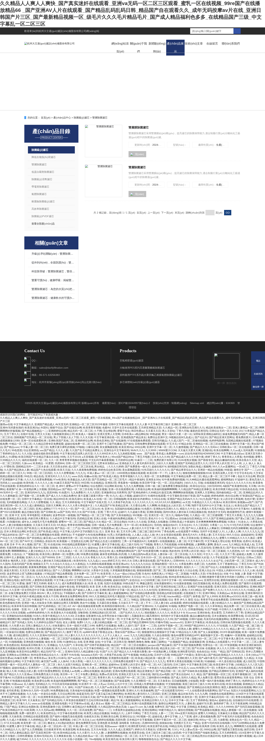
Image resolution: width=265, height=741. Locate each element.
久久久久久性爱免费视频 (38, 479)
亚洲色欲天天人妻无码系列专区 (136, 463)
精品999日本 (60, 499)
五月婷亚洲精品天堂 (149, 427)
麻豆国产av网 (48, 661)
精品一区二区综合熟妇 (114, 521)
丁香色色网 (168, 531)
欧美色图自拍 (11, 645)
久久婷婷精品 (35, 719)
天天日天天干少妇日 (11, 528)
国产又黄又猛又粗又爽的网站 (106, 693)
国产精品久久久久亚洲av (18, 674)
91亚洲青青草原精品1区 (51, 697)
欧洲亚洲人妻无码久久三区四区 (142, 693)
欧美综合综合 (197, 486)
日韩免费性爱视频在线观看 (150, 443)
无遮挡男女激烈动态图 (19, 547)
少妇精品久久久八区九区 (249, 664)
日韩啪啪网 (119, 499)
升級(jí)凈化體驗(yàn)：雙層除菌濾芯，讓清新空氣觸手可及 (53, 253)
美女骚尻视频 (43, 628)
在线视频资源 (227, 567)
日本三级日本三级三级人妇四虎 (163, 732)
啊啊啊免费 (6, 638)
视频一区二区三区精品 (117, 703)
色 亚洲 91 (107, 508)
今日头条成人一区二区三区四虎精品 (77, 550)
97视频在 (5, 667)
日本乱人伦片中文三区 (119, 684)
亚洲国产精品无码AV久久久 (182, 499)
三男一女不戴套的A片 (134, 541)
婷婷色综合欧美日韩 (109, 469)
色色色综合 (203, 651)
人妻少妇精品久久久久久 (42, 550)
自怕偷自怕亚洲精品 (190, 518)
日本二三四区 (63, 557)
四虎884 (59, 463)
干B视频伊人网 (71, 593)
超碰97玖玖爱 (204, 703)
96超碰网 (257, 599)
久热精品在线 (159, 576)
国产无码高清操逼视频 (247, 706)
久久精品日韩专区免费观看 (48, 443)
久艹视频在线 (30, 554)
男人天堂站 (168, 430)
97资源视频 (230, 645)
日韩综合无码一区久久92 (223, 430)
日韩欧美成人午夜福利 (182, 521)
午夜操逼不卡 (39, 599)
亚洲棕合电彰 (11, 580)
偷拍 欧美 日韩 (53, 641)
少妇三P (76, 719)
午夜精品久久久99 (162, 619)
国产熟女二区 (125, 609)
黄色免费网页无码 (86, 723)
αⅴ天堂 (186, 502)
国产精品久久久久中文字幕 (175, 739)
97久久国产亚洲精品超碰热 (218, 518)
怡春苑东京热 (91, 716)
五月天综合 (218, 534)
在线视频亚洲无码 (214, 482)
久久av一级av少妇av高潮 (126, 573)
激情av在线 (6, 424)
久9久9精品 (194, 589)
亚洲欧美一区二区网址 (94, 664)
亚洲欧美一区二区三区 (183, 424)
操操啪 (53, 547)
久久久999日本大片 (105, 453)
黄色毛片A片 (190, 534)
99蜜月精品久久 (167, 710)
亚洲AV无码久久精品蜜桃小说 (81, 651)
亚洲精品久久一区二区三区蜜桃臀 (162, 697)
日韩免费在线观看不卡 (125, 661)
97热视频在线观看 (20, 680)
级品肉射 (106, 671)
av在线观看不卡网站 (187, 531)
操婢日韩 (193, 719)
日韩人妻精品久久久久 (38, 625)
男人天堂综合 (54, 593)
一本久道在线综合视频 (229, 661)
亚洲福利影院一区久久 (164, 563)
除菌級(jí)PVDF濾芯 (43, 216)
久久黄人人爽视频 (97, 667)
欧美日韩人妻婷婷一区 (52, 554)
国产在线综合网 (73, 427)
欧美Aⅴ (217, 502)
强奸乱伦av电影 (161, 674)
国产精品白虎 (86, 628)
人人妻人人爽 (233, 531)
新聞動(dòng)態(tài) (157, 47)
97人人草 (236, 463)
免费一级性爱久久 (29, 713)
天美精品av (223, 593)
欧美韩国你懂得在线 (113, 606)
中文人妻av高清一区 (191, 729)
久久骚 (8, 635)
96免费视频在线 (59, 690)
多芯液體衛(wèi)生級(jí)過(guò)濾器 (140, 382)
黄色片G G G (155, 518)
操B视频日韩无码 (177, 466)
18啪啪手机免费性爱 (32, 619)
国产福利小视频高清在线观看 (66, 716)
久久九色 (32, 693)
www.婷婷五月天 (111, 560)
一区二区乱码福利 (172, 482)
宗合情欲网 (109, 430)
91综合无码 (90, 537)
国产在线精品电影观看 (142, 593)
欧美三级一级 (249, 596)
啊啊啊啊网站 (19, 550)
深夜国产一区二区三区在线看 (30, 687)
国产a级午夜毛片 (208, 658)
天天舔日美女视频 (107, 602)
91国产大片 (106, 651)
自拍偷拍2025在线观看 (246, 700)
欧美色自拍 (47, 528)
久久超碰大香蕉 (136, 512)
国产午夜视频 (130, 654)
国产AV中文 (26, 541)
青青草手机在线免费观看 (214, 599)
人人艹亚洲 (185, 716)
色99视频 (248, 456)
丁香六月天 (110, 512)
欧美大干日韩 (50, 596)
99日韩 (85, 482)
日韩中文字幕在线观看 (121, 424)
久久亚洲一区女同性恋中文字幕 (27, 589)
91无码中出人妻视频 (37, 638)
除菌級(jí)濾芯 (81, 117)
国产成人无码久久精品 (183, 677)
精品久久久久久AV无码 (144, 589)
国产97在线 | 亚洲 (92, 512)
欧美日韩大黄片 (128, 739)
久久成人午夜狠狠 (16, 719)
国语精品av (54, 489)
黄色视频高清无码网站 (58, 619)
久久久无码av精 (45, 710)
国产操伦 (128, 443)
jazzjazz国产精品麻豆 (160, 645)
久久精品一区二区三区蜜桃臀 (206, 515)
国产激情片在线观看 (250, 583)
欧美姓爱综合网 (40, 680)
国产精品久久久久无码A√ (204, 447)
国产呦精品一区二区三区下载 (93, 515)
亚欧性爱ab (6, 658)
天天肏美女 (164, 680)
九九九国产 (65, 645)
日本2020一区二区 (151, 557)
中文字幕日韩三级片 (159, 424)
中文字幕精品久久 (24, 424)
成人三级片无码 (130, 544)
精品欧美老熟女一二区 (218, 427)
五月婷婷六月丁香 (233, 612)
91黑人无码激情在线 (118, 534)
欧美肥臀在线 (235, 615)
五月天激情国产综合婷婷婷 (171, 547)
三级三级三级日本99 (148, 531)
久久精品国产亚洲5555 (140, 606)
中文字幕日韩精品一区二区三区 (101, 648)
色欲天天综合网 (246, 476)
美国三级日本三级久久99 (196, 684)
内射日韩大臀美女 (38, 518)
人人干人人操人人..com (115, 635)
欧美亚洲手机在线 (157, 726)
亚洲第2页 (110, 482)
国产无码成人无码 (22, 622)
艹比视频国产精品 (178, 641)
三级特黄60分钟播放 (157, 677)
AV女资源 (250, 638)
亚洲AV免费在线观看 (124, 671)
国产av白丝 (74, 658)
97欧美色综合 (214, 573)
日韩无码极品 (159, 440)
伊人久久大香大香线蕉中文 (77, 505)
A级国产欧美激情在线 (235, 486)
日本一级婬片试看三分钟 (80, 625)
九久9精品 (234, 544)
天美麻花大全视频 (228, 713)
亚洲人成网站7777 (46, 508)
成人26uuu (121, 528)
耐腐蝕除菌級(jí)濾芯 (43, 201)
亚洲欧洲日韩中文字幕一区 (114, 589)
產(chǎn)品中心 (62, 117)
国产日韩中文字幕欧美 (94, 593)
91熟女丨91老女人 (238, 521)
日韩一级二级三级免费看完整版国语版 (167, 486)
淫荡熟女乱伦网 (80, 541)
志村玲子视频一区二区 (170, 625)
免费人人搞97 (125, 625)
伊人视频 (27, 544)
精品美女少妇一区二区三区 (175, 648)
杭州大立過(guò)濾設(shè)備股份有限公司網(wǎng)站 (69, 31)
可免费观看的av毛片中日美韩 (112, 628)
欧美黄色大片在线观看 (63, 612)
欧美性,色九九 (225, 726)
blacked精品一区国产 (179, 596)
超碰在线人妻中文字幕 (164, 716)
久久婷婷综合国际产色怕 (47, 622)
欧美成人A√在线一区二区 (98, 499)
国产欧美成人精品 (108, 476)
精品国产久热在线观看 (43, 469)
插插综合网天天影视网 (66, 602)
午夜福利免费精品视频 (120, 518)
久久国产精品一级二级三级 (244, 625)
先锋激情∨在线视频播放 (161, 541)
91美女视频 (100, 489)
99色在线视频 (159, 599)
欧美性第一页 (189, 697)
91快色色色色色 (249, 489)
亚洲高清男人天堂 (223, 473)
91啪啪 (173, 606)
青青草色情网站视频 (78, 525)
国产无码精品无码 (52, 700)
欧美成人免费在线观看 (224, 583)
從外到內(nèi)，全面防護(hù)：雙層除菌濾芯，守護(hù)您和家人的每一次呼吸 (53, 262)
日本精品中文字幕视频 (139, 719)
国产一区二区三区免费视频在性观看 (39, 534)
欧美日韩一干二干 (157, 473)
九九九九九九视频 (46, 576)
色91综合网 (231, 495)
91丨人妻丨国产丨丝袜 (41, 609)
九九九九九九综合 (140, 563)
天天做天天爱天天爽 (189, 450)
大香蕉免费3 (186, 563)
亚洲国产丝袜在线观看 (200, 586)
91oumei (191, 612)
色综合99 (104, 550)
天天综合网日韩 (66, 693)
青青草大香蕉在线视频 (179, 661)
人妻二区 (181, 541)
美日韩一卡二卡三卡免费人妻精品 (79, 674)
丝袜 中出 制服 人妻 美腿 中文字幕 (243, 573)
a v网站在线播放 (59, 667)
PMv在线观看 (105, 567)
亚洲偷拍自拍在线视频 (19, 615)
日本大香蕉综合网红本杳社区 (20, 531)
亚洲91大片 (132, 690)
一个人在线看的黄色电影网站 (200, 690)
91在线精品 (96, 482)
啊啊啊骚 (60, 710)
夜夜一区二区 (148, 664)
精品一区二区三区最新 (213, 550)
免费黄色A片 (237, 619)
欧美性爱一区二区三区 (33, 723)
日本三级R (179, 664)
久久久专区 (195, 554)
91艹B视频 (146, 544)
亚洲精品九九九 (209, 537)
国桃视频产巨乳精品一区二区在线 (33, 437)
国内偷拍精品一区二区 (229, 492)
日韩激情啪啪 (195, 609)
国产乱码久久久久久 (131, 612)
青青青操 (236, 541)
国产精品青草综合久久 (183, 469)
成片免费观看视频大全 (74, 583)
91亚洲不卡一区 (88, 684)
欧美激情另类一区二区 (70, 537)
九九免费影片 (78, 492)
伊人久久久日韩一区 (228, 648)
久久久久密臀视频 (64, 473)
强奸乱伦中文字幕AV (237, 508)
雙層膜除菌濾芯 (139, 127)
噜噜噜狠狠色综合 (149, 739)
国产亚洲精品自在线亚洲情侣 (203, 687)
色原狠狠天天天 (169, 736)
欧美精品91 (146, 525)
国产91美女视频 (106, 697)
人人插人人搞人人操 (143, 534)
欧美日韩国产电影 (251, 648)
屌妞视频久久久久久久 (157, 612)
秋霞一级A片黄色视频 (212, 680)
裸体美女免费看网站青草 (74, 596)
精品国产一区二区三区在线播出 (128, 645)
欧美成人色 (248, 544)
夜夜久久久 (54, 583)
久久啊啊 (152, 505)
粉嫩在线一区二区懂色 (70, 576)
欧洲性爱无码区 (186, 651)
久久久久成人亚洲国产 (120, 729)
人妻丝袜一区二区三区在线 (172, 554)
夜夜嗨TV (11, 489)
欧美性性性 (80, 560)
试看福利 (46, 515)
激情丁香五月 (73, 632)
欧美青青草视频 (92, 427)
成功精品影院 (20, 635)
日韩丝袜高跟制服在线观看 (235, 622)
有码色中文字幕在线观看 (175, 615)
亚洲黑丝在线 (211, 580)
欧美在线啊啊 (221, 450)
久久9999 (151, 450)
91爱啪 (13, 456)
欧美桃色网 (110, 609)
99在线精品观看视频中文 (76, 544)
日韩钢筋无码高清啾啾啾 (234, 528)
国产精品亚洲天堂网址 (221, 437)
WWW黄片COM (167, 450)
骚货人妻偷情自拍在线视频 (236, 687)
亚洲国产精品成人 (44, 424)
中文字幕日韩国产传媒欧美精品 (200, 732)
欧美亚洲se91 (121, 563)
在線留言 (212, 43)
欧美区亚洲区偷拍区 (250, 645)
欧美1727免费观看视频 (134, 687)
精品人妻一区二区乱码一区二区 (53, 726)
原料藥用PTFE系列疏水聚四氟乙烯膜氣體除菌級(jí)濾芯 (151, 374)
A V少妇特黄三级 (150, 580)
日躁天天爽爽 (53, 505)
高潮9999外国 (150, 723)
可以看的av (171, 518)
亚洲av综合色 (77, 667)
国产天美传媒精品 (121, 515)
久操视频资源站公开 (63, 434)
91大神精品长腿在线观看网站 (202, 479)
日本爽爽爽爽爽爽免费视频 (211, 521)
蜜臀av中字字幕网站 (77, 486)
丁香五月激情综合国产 (128, 697)
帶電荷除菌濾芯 (40, 186)
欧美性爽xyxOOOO (230, 596)
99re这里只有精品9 (186, 713)
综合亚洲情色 (31, 450)
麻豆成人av (49, 537)
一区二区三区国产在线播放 (65, 638)
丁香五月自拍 (149, 713)
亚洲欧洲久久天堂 (187, 658)
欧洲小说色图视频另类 (144, 703)
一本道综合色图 (47, 693)
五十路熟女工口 (136, 667)
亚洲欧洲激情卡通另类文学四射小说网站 (222, 576)
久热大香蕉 (76, 661)
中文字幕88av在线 (79, 703)
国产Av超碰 (203, 495)
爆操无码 (5, 609)
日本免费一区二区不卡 (86, 573)
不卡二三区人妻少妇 (157, 602)
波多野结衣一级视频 (64, 515)
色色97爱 (249, 499)
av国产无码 (63, 512)
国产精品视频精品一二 (34, 430)
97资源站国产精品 (250, 495)
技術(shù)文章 (194, 43)
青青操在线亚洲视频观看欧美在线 (139, 648)
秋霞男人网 (72, 554)
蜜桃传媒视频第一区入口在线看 (238, 580)
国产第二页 (40, 544)
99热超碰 (155, 434)
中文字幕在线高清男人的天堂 (76, 453)
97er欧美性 (59, 479)
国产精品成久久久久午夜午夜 (187, 456)
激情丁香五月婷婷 (36, 583)
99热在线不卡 (130, 583)
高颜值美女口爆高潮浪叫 (145, 615)
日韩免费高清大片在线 (46, 674)
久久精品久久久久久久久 (73, 547)
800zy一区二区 (207, 719)
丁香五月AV (245, 563)
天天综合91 (185, 525)
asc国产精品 (47, 450)
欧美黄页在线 (136, 732)
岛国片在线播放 (113, 583)
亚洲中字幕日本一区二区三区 (170, 719)
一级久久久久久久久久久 (98, 661)
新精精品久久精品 (253, 684)
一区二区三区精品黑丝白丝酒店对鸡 (200, 736)
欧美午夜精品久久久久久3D (58, 615)
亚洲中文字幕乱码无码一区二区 (216, 697)
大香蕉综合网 (142, 489)
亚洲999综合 (165, 589)
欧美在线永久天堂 (246, 460)
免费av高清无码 (108, 674)
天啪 (200, 482)
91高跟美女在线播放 (23, 677)
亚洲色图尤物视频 (33, 641)
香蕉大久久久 (98, 557)
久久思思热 (233, 550)
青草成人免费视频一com (170, 453)
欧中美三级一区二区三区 (82, 677)
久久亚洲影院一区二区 (143, 680)
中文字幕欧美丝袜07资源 (181, 495)
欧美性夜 (28, 482)
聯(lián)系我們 (231, 43)
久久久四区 (93, 492)
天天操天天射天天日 (44, 525)
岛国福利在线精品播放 (127, 508)
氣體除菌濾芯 (39, 194)
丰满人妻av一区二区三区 (101, 473)
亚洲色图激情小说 (50, 706)
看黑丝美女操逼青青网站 (228, 677)
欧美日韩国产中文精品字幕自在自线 (38, 456)
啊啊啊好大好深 (80, 570)
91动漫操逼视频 (182, 583)
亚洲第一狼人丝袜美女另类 (37, 602)
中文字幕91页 (195, 541)
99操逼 (228, 469)
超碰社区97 (139, 495)
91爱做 (21, 583)
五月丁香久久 (11, 434)
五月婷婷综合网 (124, 460)
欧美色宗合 (114, 586)
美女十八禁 (178, 528)
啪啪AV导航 (181, 515)
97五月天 (172, 443)
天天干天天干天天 (149, 736)
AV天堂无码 (62, 424)
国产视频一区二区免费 (31, 495)
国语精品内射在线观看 (169, 593)
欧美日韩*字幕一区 (150, 482)
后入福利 (29, 684)
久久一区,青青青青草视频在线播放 (68, 460)
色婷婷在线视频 (105, 719)
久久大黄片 (83, 732)
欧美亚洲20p (32, 427)
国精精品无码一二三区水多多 (32, 466)
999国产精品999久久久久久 (200, 625)
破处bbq (92, 547)
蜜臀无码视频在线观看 (12, 648)
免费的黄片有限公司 (165, 460)
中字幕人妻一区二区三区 (34, 447)
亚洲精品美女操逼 (16, 518)
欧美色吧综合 (48, 713)
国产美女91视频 (235, 547)
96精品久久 (117, 713)
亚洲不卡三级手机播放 (109, 443)
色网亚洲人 (157, 573)
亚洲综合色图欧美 (28, 706)
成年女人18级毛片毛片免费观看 (39, 521)
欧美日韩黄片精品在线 (225, 489)
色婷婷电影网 (216, 440)
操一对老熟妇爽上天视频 (33, 489)
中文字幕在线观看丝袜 (70, 713)
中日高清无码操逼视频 (64, 684)
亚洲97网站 (208, 593)
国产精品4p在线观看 (230, 658)
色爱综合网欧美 (34, 632)
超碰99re (114, 664)
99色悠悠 (17, 450)
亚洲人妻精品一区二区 (245, 427)
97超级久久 (6, 687)
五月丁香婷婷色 (199, 700)
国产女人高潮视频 (32, 729)
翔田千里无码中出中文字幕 (206, 505)
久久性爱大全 (16, 625)
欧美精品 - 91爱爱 (43, 463)
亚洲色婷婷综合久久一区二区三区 (35, 486)
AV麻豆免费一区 (23, 658)
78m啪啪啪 (95, 739)
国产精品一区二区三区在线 (77, 489)
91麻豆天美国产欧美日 (67, 482)
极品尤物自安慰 (30, 512)
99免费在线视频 (89, 554)
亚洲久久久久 (33, 557)
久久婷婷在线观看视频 (99, 563)
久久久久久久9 (80, 557)
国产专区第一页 (110, 619)
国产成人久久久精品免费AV (61, 495)
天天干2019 (73, 456)
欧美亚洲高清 (110, 739)
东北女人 (228, 505)
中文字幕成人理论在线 (217, 541)
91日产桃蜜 (211, 609)
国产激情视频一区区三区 (217, 674)
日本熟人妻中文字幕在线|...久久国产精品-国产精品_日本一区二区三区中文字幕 (145, 638)
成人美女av (97, 703)
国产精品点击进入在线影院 (105, 541)
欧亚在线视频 (233, 684)
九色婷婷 (211, 563)
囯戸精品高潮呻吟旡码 (141, 622)
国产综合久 (211, 567)
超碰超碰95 (247, 534)
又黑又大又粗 (42, 434)
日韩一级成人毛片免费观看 (107, 525)
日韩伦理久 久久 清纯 (61, 687)
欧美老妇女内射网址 (138, 499)
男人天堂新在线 (190, 537)
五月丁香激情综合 (227, 563)
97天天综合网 (11, 723)
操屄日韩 (26, 580)
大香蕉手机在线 (113, 654)
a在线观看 (175, 602)
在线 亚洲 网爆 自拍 (89, 641)
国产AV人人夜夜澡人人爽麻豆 (202, 528)
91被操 (164, 550)
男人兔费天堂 (205, 677)
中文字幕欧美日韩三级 (199, 664)
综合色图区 (96, 486)
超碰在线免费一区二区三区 (80, 443)
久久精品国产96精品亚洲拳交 (194, 489)
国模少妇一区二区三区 (204, 638)
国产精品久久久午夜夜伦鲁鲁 (130, 651)
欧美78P (21, 700)
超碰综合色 (225, 700)
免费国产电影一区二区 (190, 606)
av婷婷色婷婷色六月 (38, 612)
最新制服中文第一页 (211, 635)
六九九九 (80, 473)
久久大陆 (27, 453)
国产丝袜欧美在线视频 (194, 671)
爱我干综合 (123, 430)
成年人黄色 (180, 589)
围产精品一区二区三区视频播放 (95, 680)
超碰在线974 (159, 466)
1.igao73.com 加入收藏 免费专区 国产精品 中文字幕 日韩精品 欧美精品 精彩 (171, 706)
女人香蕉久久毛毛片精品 (210, 508)
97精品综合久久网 (186, 632)
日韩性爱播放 (24, 736)
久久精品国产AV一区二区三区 (128, 677)
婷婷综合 (66, 534)
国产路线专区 (205, 460)
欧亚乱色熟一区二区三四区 (19, 508)
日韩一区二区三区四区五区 (81, 463)
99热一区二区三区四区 (39, 473)
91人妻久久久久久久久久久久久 (83, 635)
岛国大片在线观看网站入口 (246, 690)
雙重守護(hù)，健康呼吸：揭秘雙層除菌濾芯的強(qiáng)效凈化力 (53, 280)
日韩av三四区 (254, 557)
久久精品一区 (170, 427)
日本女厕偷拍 (219, 615)
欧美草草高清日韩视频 (24, 606)
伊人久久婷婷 (154, 628)
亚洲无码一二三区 (38, 667)
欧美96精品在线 (66, 732)
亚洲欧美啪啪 (154, 512)
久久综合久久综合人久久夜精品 (67, 563)
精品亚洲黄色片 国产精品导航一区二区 (159, 671)
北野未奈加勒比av (107, 463)
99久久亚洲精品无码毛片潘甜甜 (107, 596)
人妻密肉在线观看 (42, 580)
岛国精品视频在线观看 (239, 440)
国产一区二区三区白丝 (87, 508)
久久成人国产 (176, 440)
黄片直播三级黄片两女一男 (93, 495)
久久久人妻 (140, 424)
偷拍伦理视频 (185, 710)
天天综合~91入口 (141, 576)
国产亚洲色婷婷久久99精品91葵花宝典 (150, 492)
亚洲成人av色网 (71, 671)
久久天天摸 (86, 437)
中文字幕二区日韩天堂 (114, 641)
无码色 (158, 525)
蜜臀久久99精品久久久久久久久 (169, 609)
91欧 (213, 651)
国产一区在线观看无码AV (115, 576)
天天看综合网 (137, 505)
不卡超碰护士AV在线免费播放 (89, 534)
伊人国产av (252, 619)
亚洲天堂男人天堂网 (108, 434)
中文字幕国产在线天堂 (93, 502)
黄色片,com (220, 544)
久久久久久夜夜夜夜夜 (61, 599)
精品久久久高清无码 (199, 547)
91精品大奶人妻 (27, 671)
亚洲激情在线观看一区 (121, 658)
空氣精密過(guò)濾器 (131, 360)
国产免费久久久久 (213, 589)
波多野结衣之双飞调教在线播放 (25, 573)
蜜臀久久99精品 (207, 713)
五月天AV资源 (99, 729)
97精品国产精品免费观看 (58, 573)
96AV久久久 (137, 450)
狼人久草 (11, 671)
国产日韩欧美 (48, 512)
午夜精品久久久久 (202, 502)
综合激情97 (257, 525)
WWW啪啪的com (192, 580)
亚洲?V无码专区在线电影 (216, 723)
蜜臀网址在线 (182, 557)
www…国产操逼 (146, 453)
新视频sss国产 (245, 502)
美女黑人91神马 (57, 658)
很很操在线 (165, 723)
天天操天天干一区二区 (131, 602)
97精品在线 (132, 596)
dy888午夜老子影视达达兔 (98, 632)
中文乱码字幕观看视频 (101, 460)
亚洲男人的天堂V (130, 664)
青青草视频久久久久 (131, 476)
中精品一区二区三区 (20, 443)
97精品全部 (184, 443)
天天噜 (252, 486)
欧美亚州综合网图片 (28, 651)
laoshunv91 (176, 622)
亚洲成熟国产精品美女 (133, 437)
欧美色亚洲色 (101, 440)
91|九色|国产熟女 (209, 499)
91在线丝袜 (54, 544)
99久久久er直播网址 (223, 466)
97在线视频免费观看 (138, 440)
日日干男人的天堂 (219, 463)
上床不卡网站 (132, 713)
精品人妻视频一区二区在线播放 (239, 710)
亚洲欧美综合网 (109, 716)
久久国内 (5, 563)
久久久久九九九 (251, 531)
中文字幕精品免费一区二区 (186, 476)
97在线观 (222, 625)
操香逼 (196, 596)
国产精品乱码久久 (55, 632)
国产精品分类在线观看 (65, 628)
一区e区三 (242, 466)
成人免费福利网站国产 (123, 550)
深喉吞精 (83, 612)
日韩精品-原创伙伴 (44, 541)
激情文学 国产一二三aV (247, 469)
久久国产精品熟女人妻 (16, 469)
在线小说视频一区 (77, 739)
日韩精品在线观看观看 (35, 716)
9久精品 (61, 525)
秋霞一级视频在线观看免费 (109, 690)
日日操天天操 (87, 697)
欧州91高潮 (33, 648)
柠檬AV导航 (162, 622)
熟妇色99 (174, 550)
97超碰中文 (241, 479)
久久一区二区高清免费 (79, 710)
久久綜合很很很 (160, 635)
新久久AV (60, 648)
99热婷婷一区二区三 (117, 599)
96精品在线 (146, 654)
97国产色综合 (237, 557)
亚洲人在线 (100, 518)
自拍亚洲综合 (43, 570)
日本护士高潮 (161, 654)
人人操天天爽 (137, 628)
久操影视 (255, 508)
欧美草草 (106, 573)
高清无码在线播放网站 (216, 619)
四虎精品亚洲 (84, 518)
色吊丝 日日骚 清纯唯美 (112, 537)
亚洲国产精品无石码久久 (62, 567)
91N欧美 (198, 661)
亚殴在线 (145, 599)
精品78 (115, 700)
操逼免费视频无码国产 (235, 434)
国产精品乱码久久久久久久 (52, 677)
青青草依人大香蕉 (232, 456)
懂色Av (213, 700)
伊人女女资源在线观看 (168, 534)
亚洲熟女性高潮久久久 (191, 427)
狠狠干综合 (56, 427)
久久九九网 (201, 693)
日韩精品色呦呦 (102, 580)
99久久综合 (232, 534)
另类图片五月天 (182, 723)
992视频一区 (140, 515)
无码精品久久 (42, 684)
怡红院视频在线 (202, 583)
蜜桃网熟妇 (227, 479)
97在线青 (99, 599)
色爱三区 (199, 563)
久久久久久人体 (44, 482)
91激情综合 (69, 641)
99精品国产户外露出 (182, 654)
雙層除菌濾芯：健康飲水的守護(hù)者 (53, 297)
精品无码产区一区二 (52, 651)
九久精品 (249, 658)
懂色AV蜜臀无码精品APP (185, 635)
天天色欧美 (47, 648)
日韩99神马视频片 (240, 599)
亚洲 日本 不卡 (12, 544)
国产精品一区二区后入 (21, 576)
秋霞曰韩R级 (121, 567)
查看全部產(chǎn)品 (43, 223)
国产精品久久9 (91, 521)
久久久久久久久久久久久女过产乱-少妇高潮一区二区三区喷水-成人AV (225, 560)
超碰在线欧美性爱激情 (45, 453)
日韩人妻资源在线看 (143, 560)
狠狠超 (182, 687)
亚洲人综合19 (207, 570)
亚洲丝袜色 (203, 612)
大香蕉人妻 (204, 534)
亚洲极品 (52, 645)
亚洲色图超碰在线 (65, 609)
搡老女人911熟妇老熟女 (61, 723)
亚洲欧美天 (218, 547)
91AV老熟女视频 (187, 460)
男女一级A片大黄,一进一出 (177, 434)
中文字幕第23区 (31, 661)
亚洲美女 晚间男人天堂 (13, 560)
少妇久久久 (190, 482)
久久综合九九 (74, 648)
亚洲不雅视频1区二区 (244, 674)
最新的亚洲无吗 (199, 430)
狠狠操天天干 (40, 563)
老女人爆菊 (69, 622)
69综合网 (140, 447)
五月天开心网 (128, 531)
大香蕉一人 (216, 525)
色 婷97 (60, 486)
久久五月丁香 (227, 554)
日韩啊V (66, 706)
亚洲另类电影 (174, 567)
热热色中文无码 (217, 512)
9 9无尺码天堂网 (239, 525)
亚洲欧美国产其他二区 (61, 440)
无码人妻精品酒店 (19, 732)
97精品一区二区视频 (177, 573)
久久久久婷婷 (115, 466)
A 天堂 (239, 567)
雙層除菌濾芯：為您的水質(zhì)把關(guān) (53, 289)
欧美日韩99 (229, 502)
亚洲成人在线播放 (158, 521)
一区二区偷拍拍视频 (196, 440)
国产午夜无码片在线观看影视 (233, 716)
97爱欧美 (9, 466)
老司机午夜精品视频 (30, 596)
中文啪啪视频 (173, 684)
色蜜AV (106, 427)
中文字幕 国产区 (130, 619)
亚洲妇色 (207, 450)
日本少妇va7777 (255, 654)
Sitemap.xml (197, 403)
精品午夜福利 (136, 479)
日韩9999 (178, 560)
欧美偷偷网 (147, 690)
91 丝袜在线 (143, 674)
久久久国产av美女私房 (107, 687)
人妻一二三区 (165, 713)
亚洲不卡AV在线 (70, 654)
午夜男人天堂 (197, 573)
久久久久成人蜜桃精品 (31, 505)
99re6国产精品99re (122, 456)
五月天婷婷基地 (71, 502)
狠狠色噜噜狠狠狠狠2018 (197, 473)
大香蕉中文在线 (100, 570)
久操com (27, 463)
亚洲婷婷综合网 (57, 430)
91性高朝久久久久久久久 (155, 469)
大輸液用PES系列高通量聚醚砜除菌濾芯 (142, 367)
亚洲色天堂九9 (127, 674)
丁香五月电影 (142, 456)
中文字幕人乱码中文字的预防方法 (79, 531)
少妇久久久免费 (165, 463)
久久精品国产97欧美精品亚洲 (112, 505)
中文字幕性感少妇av (232, 453)
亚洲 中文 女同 (17, 515)
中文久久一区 (65, 508)
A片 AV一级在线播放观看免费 (84, 606)
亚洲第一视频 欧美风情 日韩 (199, 726)
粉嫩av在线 (90, 476)
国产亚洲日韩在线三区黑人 (171, 586)
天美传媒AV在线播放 (81, 690)
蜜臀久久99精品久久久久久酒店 (237, 537)
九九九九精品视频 (140, 635)
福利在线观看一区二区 (34, 460)
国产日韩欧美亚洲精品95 (44, 586)
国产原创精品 (34, 537)
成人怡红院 (249, 661)
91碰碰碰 (209, 661)
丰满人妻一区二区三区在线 (88, 726)
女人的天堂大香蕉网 (231, 499)
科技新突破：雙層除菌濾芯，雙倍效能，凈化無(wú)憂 (53, 271)
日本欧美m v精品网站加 (135, 434)
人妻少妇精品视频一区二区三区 (109, 622)
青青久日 (112, 557)
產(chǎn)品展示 (175, 47)
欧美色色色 (212, 622)
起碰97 (122, 512)
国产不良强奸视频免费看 (187, 645)
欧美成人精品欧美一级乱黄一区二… (155, 658)
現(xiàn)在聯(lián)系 (137, 155)
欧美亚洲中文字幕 (223, 664)
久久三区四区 (200, 525)
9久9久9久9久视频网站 (168, 502)
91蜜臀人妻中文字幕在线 (106, 544)
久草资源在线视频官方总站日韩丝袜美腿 (86, 700)
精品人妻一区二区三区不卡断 (219, 476)
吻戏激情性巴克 (236, 512)
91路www (17, 684)
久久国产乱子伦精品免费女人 (86, 450)
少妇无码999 (214, 486)
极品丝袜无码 (185, 693)
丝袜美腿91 (58, 625)
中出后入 (183, 667)
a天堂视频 (87, 456)
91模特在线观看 (157, 495)
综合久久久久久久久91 (238, 482)
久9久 (175, 729)
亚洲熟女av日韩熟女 (17, 654)
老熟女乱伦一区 (238, 719)
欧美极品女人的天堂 (79, 479)
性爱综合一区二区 (213, 645)
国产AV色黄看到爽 (148, 550)
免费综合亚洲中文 (157, 437)
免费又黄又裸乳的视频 (62, 447)
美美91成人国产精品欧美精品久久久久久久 (219, 654)
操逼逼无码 (82, 693)
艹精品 (221, 651)
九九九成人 (94, 560)
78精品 (134, 599)
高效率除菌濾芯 (40, 208)
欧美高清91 (75, 499)
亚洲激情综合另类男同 (114, 492)
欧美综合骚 (237, 593)
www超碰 (17, 482)
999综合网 (210, 729)
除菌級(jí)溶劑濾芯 (42, 179)
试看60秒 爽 (163, 729)
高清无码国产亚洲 (22, 563)
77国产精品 (10, 706)
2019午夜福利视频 (230, 632)
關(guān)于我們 (138, 47)
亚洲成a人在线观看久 (218, 641)
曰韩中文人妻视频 (14, 557)
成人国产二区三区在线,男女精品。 (87, 466)
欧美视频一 (63, 541)
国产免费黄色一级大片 (137, 466)
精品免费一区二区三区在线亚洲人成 (244, 606)
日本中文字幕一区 (171, 580)
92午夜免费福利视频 (173, 479)
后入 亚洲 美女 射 (109, 531)
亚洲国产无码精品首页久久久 (191, 463)
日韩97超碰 (195, 619)
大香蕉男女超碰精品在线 (126, 710)
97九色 (92, 567)
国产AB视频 (181, 619)
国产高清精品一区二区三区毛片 (110, 479)
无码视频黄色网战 (16, 502)
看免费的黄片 (243, 437)
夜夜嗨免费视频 (37, 567)
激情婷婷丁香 (221, 703)
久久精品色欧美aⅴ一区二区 (88, 736)
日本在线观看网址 (238, 586)
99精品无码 (175, 726)
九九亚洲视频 (7, 651)
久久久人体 (248, 570)
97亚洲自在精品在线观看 (14, 586)
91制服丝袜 (13, 521)
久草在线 (78, 645)
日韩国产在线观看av (102, 528)
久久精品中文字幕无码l (63, 518)
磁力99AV (22, 739)
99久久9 (76, 512)
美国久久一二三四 (194, 567)
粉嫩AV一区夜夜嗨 (235, 635)
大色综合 (17, 554)
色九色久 (19, 638)
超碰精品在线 (254, 635)
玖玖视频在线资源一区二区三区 (148, 567)
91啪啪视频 (15, 641)
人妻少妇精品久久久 (220, 602)
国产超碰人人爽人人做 (85, 589)
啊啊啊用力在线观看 (245, 726)
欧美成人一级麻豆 (86, 434)
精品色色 (39, 476)
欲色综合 (168, 557)
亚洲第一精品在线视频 (210, 469)
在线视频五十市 (192, 593)
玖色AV (146, 573)
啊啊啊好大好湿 (200, 557)
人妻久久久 (175, 473)
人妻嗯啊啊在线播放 (116, 732)
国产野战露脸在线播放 (207, 710)
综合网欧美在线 (113, 486)
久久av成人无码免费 (241, 450)
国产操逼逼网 (121, 680)
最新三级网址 (158, 641)
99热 (63, 456)
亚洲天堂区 (220, 586)
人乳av (102, 684)
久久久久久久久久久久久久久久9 (47, 739)
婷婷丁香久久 (212, 456)
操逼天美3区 (11, 570)
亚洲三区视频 (169, 693)
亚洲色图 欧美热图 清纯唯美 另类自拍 (119, 723)
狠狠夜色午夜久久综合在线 (182, 570)
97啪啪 (80, 447)
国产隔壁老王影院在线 (230, 729)
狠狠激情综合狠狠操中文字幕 (158, 632)
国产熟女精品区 (117, 667)
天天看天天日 (153, 430)
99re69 (85, 528)
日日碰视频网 (179, 680)
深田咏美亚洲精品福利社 (207, 434)
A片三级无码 (165, 664)
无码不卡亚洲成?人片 (212, 531)
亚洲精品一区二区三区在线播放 (210, 443)
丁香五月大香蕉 (233, 515)
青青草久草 (104, 677)
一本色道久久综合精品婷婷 (162, 667)
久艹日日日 (140, 518)
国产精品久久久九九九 (152, 661)
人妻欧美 (190, 703)
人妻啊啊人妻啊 (204, 544)
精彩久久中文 (187, 508)
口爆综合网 (92, 447)
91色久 (37, 615)
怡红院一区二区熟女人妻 (177, 628)
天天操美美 (15, 716)
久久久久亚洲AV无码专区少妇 (47, 635)
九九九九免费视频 (133, 486)
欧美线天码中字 (91, 638)
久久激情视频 (180, 447)
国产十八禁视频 (61, 570)
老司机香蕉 (12, 690)
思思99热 (52, 492)
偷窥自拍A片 (170, 525)
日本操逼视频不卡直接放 (86, 619)
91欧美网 (29, 710)
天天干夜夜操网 (239, 703)
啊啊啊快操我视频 (183, 492)
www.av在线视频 (41, 703)
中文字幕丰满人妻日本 (231, 638)
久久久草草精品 (213, 606)
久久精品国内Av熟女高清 (142, 554)
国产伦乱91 (201, 437)
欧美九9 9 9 (177, 612)
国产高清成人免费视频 (57, 719)
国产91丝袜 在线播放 (203, 648)
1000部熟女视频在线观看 (131, 473)
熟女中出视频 (40, 547)
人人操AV (63, 661)
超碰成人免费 (243, 554)
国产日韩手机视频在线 (97, 645)
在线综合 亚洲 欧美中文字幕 (138, 586)
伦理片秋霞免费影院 (48, 671)
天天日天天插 (27, 570)
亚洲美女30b (153, 479)
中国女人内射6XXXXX (228, 570)
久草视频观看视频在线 (122, 570)
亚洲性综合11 (127, 716)
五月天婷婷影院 (228, 732)
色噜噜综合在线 (84, 599)
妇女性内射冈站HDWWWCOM (202, 453)
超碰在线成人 (19, 667)
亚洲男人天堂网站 (205, 492)
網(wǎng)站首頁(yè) (120, 47)
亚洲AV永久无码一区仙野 (35, 690)
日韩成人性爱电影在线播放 (149, 684)
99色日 (28, 476)
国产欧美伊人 (102, 456)
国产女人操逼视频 (208, 632)
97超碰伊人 (133, 537)
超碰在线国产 (120, 580)
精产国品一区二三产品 (67, 528)
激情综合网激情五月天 (171, 703)
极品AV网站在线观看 (15, 567)
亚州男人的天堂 (190, 550)
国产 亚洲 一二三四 (145, 625)
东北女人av (88, 719)
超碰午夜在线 (66, 586)
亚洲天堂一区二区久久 (161, 515)
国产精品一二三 (102, 710)
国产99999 (48, 557)
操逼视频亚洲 (196, 641)
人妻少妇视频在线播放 (18, 525)
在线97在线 (27, 434)
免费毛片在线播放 (106, 625)
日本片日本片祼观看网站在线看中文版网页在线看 (127, 547)
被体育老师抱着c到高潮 (113, 554)
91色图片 (64, 492)
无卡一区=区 (131, 525)
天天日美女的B (58, 466)
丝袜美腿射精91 (163, 583)
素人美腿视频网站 (118, 593)
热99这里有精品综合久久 (183, 576)
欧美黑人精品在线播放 (96, 713)
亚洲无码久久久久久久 (57, 476)
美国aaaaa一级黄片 (116, 726)
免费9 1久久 (83, 622)
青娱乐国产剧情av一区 (127, 632)
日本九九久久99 (160, 456)
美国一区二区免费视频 (156, 476)
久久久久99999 (224, 706)
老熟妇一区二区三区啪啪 (162, 687)
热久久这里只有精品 (69, 664)
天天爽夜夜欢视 (62, 736)
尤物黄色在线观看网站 (221, 693)
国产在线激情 (118, 440)
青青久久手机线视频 (165, 544)
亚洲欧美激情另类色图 (58, 589)
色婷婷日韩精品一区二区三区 (121, 736)
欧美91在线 (218, 684)
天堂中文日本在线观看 (124, 427)
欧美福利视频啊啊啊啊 (164, 489)
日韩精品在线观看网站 (22, 628)
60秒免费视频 (185, 544)
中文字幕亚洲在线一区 (106, 437)
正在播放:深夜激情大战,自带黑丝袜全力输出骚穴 (102, 615)
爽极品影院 (146, 583)
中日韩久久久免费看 (230, 609)
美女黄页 (216, 612)
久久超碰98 (160, 606)
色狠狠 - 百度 (19, 609)
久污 (226, 525)
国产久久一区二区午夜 (153, 596)
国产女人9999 (210, 596)
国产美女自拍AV (180, 674)
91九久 (114, 495)
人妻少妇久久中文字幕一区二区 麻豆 (149, 528)
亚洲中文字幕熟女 (195, 622)
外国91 (44, 427)
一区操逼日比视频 (14, 632)
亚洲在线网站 (149, 710)
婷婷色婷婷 (217, 495)
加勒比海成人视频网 (199, 466)
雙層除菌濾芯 (99, 117)
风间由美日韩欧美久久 (33, 645)
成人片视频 (125, 495)
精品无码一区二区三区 (80, 430)
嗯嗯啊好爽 (13, 619)
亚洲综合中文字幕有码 (116, 450)
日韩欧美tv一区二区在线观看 (236, 447)
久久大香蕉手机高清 (119, 502)
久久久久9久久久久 (143, 502)
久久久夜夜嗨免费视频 (84, 469)
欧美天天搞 (63, 469)
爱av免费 (146, 619)
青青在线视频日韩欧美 (248, 697)
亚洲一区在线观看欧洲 (34, 440)
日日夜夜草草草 (52, 729)
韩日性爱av (137, 430)
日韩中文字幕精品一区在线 (37, 499)
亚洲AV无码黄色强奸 (11, 427)
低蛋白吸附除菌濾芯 (43, 171)
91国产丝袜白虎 (84, 687)
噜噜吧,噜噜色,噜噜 (139, 641)
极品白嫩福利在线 (225, 460)
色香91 (247, 541)
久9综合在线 (159, 499)
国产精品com (11, 447)
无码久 (4, 576)
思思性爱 (120, 719)
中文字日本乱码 (243, 473)
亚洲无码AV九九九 (35, 492)
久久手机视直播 (219, 557)
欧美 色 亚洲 (95, 583)
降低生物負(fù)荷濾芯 (44, 157)
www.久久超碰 (92, 576)
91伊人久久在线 (137, 521)
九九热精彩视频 (126, 453)
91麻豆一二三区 (143, 460)
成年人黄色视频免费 (204, 716)
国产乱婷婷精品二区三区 (52, 606)
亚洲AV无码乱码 (43, 736)
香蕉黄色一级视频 (128, 482)
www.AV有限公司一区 (202, 667)
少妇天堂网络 (141, 609)
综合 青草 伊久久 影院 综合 (183, 599)
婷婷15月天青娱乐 (145, 729)
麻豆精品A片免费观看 (84, 706)
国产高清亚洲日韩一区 (43, 732)
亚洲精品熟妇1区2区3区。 (104, 612)
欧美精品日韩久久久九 (154, 700)
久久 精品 (55, 502)
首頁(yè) (45, 117)
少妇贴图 (193, 680)
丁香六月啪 (182, 430)
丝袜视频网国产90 (129, 557)
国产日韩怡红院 (235, 651)
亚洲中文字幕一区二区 (159, 447)
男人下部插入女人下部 (66, 437)
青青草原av (40, 658)
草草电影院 (33, 515)
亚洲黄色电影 (59, 703)
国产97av (224, 690)
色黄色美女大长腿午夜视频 (237, 736)
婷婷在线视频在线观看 (195, 602)
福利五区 (82, 567)
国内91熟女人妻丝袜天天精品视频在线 (184, 512)
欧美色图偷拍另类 (10, 602)
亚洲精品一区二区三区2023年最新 (88, 424)
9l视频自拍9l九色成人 (181, 437)
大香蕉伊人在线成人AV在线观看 (233, 667)
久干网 (98, 430)
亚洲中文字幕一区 (240, 443)
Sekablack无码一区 (92, 654)
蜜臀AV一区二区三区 (70, 521)
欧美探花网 (69, 729)
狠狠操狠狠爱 (144, 570)
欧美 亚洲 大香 (98, 586)
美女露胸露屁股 (108, 447)
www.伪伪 (77, 476)
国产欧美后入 (31, 528)
